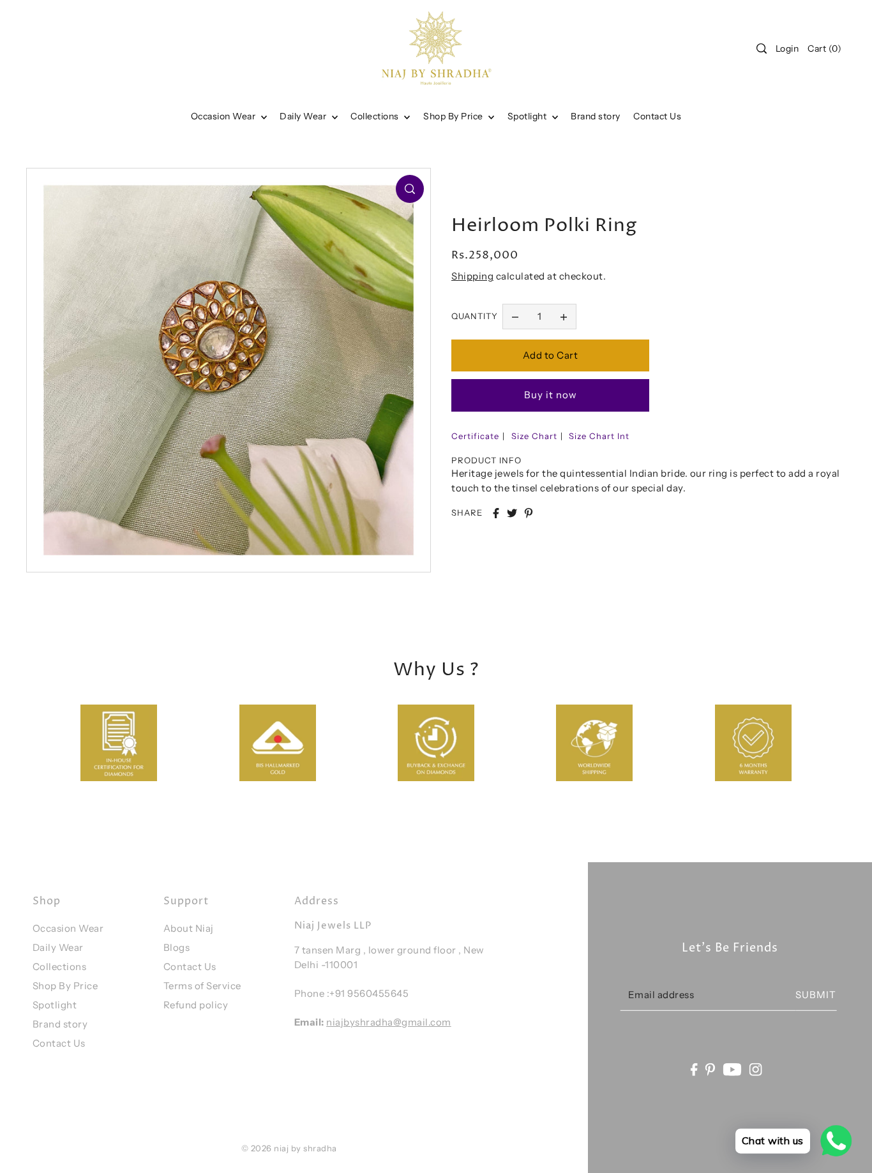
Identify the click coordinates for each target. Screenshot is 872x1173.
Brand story (60, 1024)
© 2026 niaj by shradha (289, 1148)
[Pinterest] (710, 1068)
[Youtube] (732, 1068)
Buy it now (550, 395)
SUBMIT (815, 995)
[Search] (761, 48)
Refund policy (196, 1005)
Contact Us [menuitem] (657, 116)
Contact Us (59, 1043)
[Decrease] (515, 316)
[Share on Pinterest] (528, 513)
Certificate (475, 436)
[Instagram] (755, 1068)
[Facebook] (693, 1068)
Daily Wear (304, 116)
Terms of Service (202, 986)
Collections (375, 116)
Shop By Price (65, 986)
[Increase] (564, 316)
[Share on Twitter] (512, 513)
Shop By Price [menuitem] (454, 116)
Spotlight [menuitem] (528, 116)
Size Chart (534, 436)
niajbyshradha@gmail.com (388, 1022)
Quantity (474, 316)
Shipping (472, 276)
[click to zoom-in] (410, 189)
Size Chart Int (599, 436)
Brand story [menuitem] (595, 116)
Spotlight (55, 1005)
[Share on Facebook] (496, 513)
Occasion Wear (224, 116)
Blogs (176, 947)
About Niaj (188, 928)
